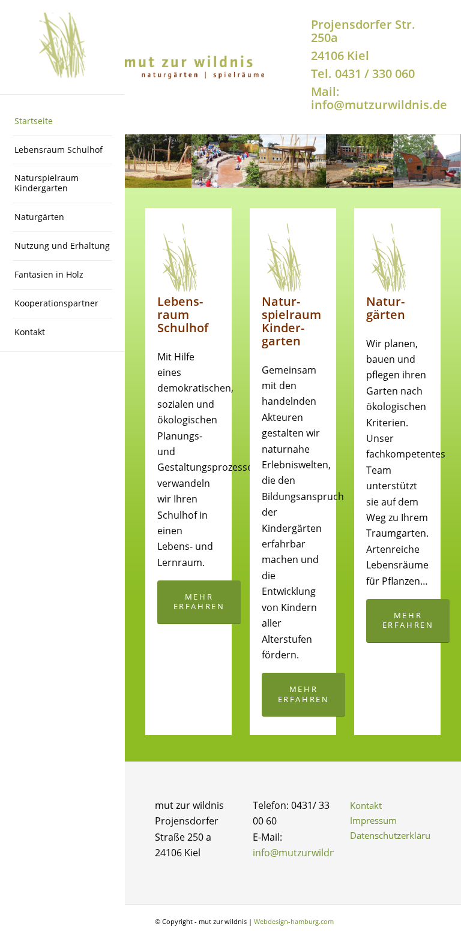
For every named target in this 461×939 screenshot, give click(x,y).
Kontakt (366, 805)
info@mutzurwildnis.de (305, 852)
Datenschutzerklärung (390, 835)
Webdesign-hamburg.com (294, 921)
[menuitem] (62, 121)
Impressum (373, 820)
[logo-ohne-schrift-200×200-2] (62, 47)
